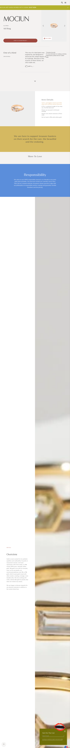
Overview (12, 554)
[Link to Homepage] (20, 19)
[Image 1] (62, 38)
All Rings (5, 25)
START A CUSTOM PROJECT (20, 40)
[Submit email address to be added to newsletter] (63, 735)
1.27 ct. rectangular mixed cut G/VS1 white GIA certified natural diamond (52, 103)
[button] (62, 3)
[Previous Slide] (43, 26)
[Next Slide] (65, 26)
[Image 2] (63, 38)
